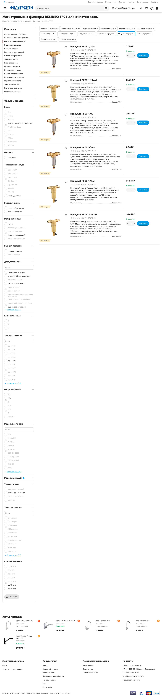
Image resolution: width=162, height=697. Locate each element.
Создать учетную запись (12, 669)
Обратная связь (48, 673)
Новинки (131, 2)
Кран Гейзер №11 (103, 621)
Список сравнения (90, 673)
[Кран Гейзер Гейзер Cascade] (8, 641)
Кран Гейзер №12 (143, 621)
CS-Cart (36, 693)
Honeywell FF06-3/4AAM (83, 214)
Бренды (122, 2)
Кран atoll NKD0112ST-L (65, 621)
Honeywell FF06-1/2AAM (83, 80)
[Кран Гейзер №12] (128, 626)
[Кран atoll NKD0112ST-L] (48, 626)
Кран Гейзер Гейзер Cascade (24, 637)
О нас (44, 665)
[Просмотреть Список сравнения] (141, 8)
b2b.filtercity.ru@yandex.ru (133, 676)
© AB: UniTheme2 (63, 693)
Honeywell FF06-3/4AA (82, 147)
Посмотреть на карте (131, 680)
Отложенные (88, 669)
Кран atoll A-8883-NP (25, 621)
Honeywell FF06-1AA (81, 114)
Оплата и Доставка (50, 669)
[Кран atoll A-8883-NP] (8, 626)
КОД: (83, 50)
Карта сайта (47, 687)
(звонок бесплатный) (139, 669)
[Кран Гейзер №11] (88, 626)
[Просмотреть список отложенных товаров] (146, 8)
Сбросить (13, 597)
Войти (4, 665)
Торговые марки (49, 680)
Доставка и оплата (95, 2)
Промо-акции (110, 2)
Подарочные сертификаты (53, 676)
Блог (44, 683)
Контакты (154, 2)
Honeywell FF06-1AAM (82, 181)
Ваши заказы (88, 665)
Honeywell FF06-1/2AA (82, 46)
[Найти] (106, 8)
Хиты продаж (142, 2)
